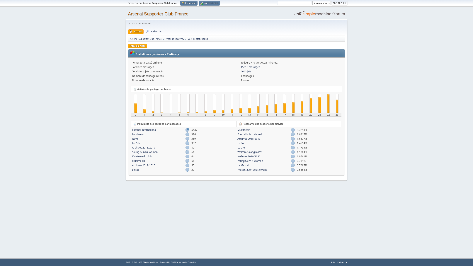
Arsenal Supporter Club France (158, 13)
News (135, 138)
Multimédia (138, 161)
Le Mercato (138, 134)
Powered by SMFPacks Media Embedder (178, 262)
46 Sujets (246, 71)
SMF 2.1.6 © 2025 (134, 262)
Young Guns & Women (145, 152)
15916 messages (250, 67)
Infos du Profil (137, 45)
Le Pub (136, 143)
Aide (333, 262)
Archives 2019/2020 (143, 165)
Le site (135, 169)
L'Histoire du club (142, 156)
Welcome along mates (249, 152)
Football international (144, 130)
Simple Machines (150, 262)
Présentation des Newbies (252, 169)
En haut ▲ (342, 262)
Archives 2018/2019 (143, 147)
